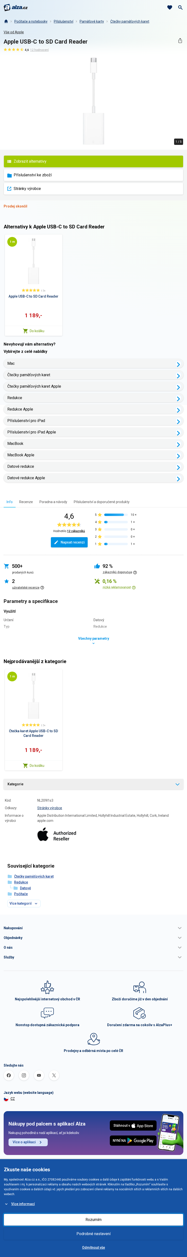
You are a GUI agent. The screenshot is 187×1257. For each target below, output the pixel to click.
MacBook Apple (20, 455)
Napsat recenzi (73, 542)
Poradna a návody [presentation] (53, 502)
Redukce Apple (20, 409)
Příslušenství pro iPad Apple (31, 432)
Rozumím (93, 1219)
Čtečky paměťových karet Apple (34, 386)
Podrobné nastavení (93, 1233)
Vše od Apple (14, 32)
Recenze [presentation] (26, 502)
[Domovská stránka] (6, 21)
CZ (12, 1099)
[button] (93, 928)
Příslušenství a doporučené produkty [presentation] (102, 502)
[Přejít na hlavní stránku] (16, 7)
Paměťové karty (92, 21)
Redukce (14, 397)
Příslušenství (63, 21)
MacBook (15, 443)
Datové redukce (20, 466)
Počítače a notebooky (30, 21)
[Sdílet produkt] (180, 40)
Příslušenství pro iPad (26, 420)
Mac (11, 363)
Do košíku (37, 331)
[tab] (10, 501)
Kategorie (15, 784)
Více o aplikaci (24, 1142)
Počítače (21, 894)
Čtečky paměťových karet (129, 21)
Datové (25, 888)
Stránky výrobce (27, 188)
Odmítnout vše (93, 1247)
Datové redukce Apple (26, 478)
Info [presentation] (10, 502)
